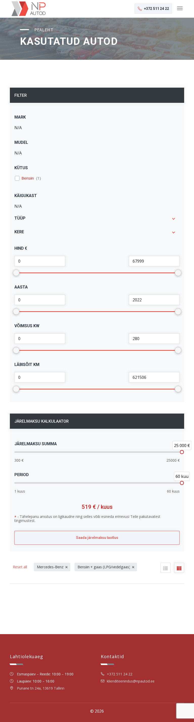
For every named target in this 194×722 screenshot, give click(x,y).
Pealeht (44, 30)
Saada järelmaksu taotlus (97, 538)
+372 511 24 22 (119, 674)
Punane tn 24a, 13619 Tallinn (40, 688)
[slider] (182, 452)
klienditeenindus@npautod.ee (131, 681)
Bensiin (27, 178)
